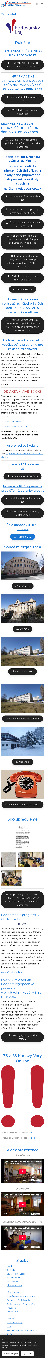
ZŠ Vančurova (13, 1277)
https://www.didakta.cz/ (12, 421)
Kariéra (10, 1334)
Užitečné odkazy (14, 1322)
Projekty (11, 1318)
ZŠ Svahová (12, 1281)
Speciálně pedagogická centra (21, 1296)
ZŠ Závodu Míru (14, 1285)
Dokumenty (12, 1311)
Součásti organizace (16, 1274)
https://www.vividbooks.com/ (15, 426)
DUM (9, 1326)
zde (30, 1132)
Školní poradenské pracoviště (21, 1304)
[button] (37, 4)
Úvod (9, 1266)
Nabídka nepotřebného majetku (22, 1330)
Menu (42, 4)
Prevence (11, 1308)
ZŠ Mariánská (13, 1292)
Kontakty (11, 1270)
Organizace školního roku (18, 1300)
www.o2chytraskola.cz (11, 972)
